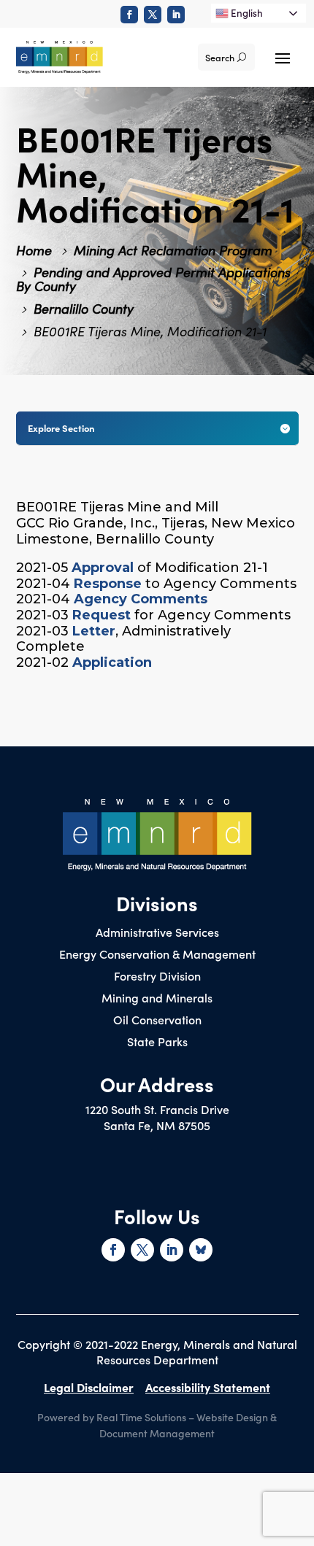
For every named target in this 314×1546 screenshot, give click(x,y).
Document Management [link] (157, 1433)
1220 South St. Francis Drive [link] (157, 1109)
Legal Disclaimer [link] (89, 1387)
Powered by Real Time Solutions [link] (111, 1417)
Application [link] (112, 662)
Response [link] (108, 584)
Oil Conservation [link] (157, 1020)
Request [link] (101, 615)
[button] (282, 57)
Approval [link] (103, 568)
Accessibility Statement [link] (207, 1387)
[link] (129, 14)
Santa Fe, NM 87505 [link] (157, 1125)
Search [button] (219, 57)
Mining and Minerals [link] (157, 998)
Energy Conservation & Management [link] (157, 955)
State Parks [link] (157, 1042)
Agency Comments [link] (140, 599)
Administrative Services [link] (157, 933)
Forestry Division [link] (157, 976)
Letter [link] (93, 631)
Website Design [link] (232, 1417)
